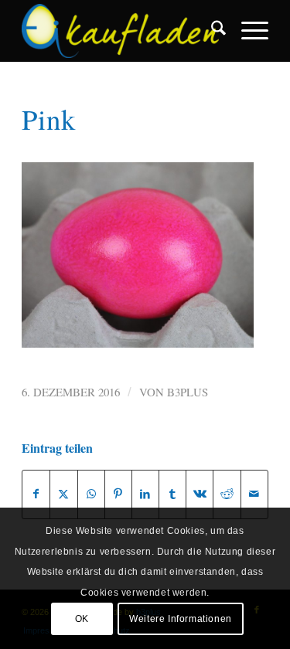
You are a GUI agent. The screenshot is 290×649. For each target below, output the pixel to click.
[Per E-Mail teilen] (254, 494)
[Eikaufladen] (120, 31)
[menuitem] (211, 31)
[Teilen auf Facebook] (35, 494)
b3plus (187, 391)
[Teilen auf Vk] (199, 494)
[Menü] (247, 31)
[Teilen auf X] (63, 494)
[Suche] (211, 31)
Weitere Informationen (180, 618)
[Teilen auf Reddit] (226, 494)
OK (82, 618)
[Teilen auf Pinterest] (118, 494)
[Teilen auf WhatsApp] (91, 494)
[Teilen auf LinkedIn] (145, 494)
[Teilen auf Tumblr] (172, 494)
